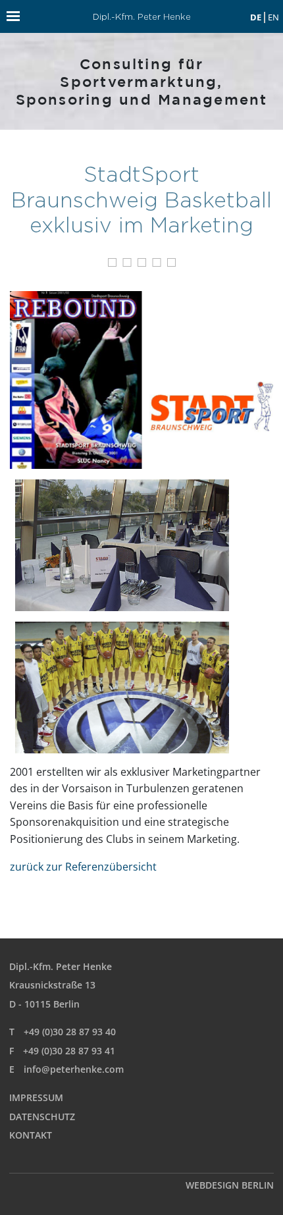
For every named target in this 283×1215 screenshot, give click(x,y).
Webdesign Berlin (230, 1185)
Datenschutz (42, 1116)
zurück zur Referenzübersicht (83, 866)
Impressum (36, 1097)
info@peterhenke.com (74, 1069)
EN (273, 17)
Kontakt (30, 1135)
